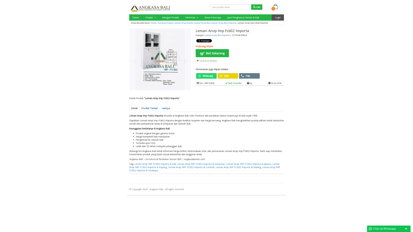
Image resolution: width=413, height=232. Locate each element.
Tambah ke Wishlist (208, 60)
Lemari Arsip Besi (202, 22)
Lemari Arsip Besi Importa (223, 22)
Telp (247, 75)
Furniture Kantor (166, 22)
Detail (134, 108)
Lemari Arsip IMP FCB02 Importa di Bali (155, 163)
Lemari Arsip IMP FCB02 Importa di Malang (238, 167)
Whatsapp (207, 75)
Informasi (190, 17)
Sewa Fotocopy (213, 17)
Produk (149, 17)
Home (135, 17)
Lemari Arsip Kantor (184, 22)
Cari (258, 7)
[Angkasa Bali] (150, 8)
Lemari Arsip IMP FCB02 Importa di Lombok (191, 167)
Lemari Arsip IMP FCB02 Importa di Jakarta (248, 163)
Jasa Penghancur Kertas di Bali (243, 17)
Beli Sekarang (215, 53)
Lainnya (166, 108)
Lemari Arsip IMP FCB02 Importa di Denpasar (201, 163)
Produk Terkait (149, 108)
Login (278, 17)
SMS (226, 75)
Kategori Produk (170, 17)
